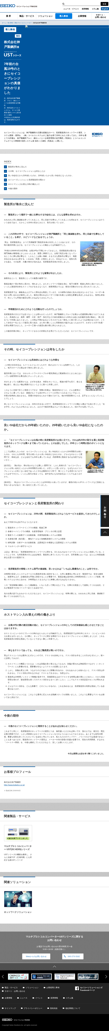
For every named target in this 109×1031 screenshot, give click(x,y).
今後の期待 (12, 188)
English (105, 9)
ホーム (4, 23)
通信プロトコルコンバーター (23, 23)
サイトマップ (10, 1008)
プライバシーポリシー (33, 1008)
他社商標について (72, 1008)
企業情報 (82, 16)
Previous (3, 976)
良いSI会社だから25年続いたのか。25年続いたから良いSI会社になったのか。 (41, 175)
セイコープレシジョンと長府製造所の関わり (26, 180)
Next (106, 976)
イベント (39, 998)
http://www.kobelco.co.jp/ (14, 785)
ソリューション (45, 16)
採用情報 (85, 9)
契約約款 (54, 1008)
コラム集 (95, 9)
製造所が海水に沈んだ (17, 167)
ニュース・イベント (71, 9)
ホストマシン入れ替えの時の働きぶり (24, 184)
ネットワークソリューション (18, 912)
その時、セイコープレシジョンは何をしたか (26, 171)
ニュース (23, 998)
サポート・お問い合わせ (15, 991)
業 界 (8, 16)
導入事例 (63, 16)
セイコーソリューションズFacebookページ (91, 988)
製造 (18, 36)
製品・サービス (26, 16)
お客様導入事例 (52, 987)
